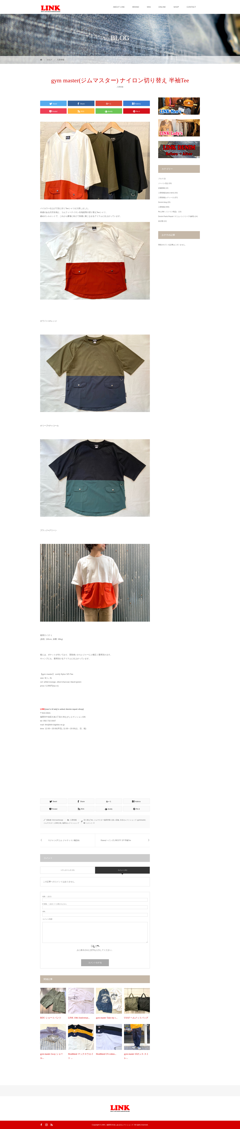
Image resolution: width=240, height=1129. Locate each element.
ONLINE (162, 7)
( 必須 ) (47, 896)
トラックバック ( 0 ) (67, 870)
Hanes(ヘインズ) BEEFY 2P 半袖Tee (116, 840)
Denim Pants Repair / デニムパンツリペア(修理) (176, 216)
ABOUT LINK (119, 7)
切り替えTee (88, 820)
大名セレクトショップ (128, 820)
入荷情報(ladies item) (166, 193)
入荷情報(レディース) (166, 198)
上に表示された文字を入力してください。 (95, 950)
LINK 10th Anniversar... (79, 1018)
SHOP (176, 7)
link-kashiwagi (57, 820)
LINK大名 (58, 823)
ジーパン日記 (163, 183)
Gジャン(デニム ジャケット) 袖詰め (64, 840)
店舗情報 (161, 188)
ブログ (160, 179)
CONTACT (191, 7)
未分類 (160, 221)
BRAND (135, 7)
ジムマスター (49, 823)
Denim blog (162, 202)
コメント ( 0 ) (122, 870)
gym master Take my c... (107, 1018)
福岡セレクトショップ (70, 823)
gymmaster (141, 820)
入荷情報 (120, 87)
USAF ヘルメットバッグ (136, 1018)
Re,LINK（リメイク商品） (168, 212)
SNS (149, 7)
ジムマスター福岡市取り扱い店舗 (106, 820)
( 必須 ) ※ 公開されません (54, 904)
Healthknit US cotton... (106, 1054)
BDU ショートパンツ (50, 1018)
